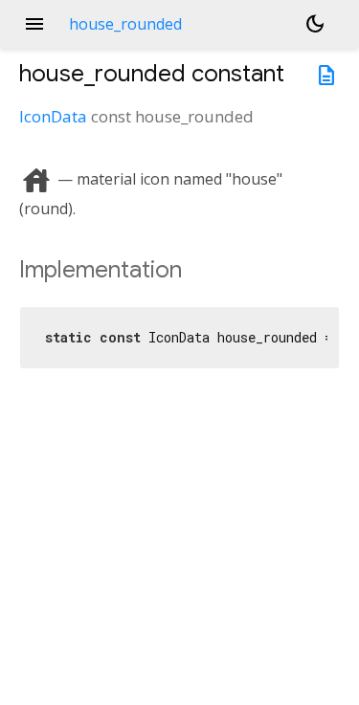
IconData (53, 116)
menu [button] (34, 23)
